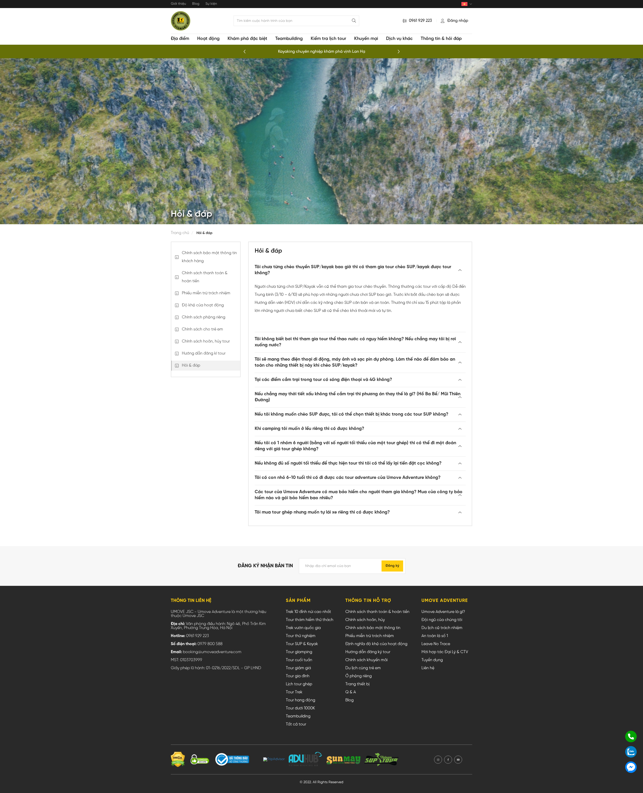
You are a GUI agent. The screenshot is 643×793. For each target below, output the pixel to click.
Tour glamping (299, 652)
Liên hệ (427, 668)
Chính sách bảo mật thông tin (372, 628)
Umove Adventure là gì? (443, 612)
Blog (195, 4)
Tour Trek (294, 692)
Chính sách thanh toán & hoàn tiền (377, 612)
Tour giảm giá (298, 668)
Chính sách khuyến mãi (366, 660)
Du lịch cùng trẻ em (363, 668)
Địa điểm (180, 38)
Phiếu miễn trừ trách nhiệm (369, 636)
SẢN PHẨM (298, 600)
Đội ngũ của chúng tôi (441, 620)
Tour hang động (300, 700)
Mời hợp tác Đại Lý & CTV (444, 652)
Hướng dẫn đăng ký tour (367, 652)
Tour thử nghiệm (300, 636)
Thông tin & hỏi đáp (441, 38)
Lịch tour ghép (299, 684)
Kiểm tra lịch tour (328, 38)
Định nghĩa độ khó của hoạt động (376, 644)
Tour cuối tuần (299, 660)
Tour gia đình (297, 676)
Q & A (350, 692)
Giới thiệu (178, 4)
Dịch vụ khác (399, 38)
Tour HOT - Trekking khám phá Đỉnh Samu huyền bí (321, 51)
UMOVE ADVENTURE (444, 600)
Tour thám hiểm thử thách (309, 620)
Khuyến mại (366, 38)
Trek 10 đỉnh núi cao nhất (308, 612)
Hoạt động (208, 38)
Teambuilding (289, 38)
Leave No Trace (435, 644)
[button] (398, 51)
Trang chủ (180, 233)
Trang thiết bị (357, 684)
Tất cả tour (296, 724)
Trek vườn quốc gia (303, 628)
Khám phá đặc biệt (247, 38)
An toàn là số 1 (434, 636)
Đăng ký (392, 566)
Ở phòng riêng (358, 676)
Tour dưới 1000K (300, 708)
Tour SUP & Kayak (302, 644)
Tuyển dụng (432, 660)
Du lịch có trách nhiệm (441, 628)
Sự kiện (211, 4)
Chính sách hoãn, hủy (365, 620)
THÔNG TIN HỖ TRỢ (368, 600)
